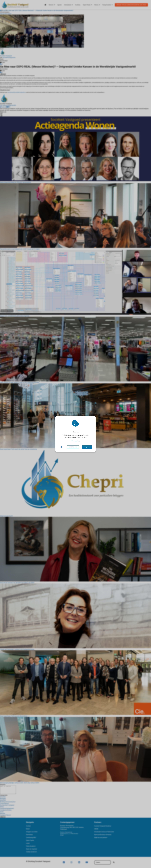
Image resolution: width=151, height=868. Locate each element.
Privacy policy (76, 441)
